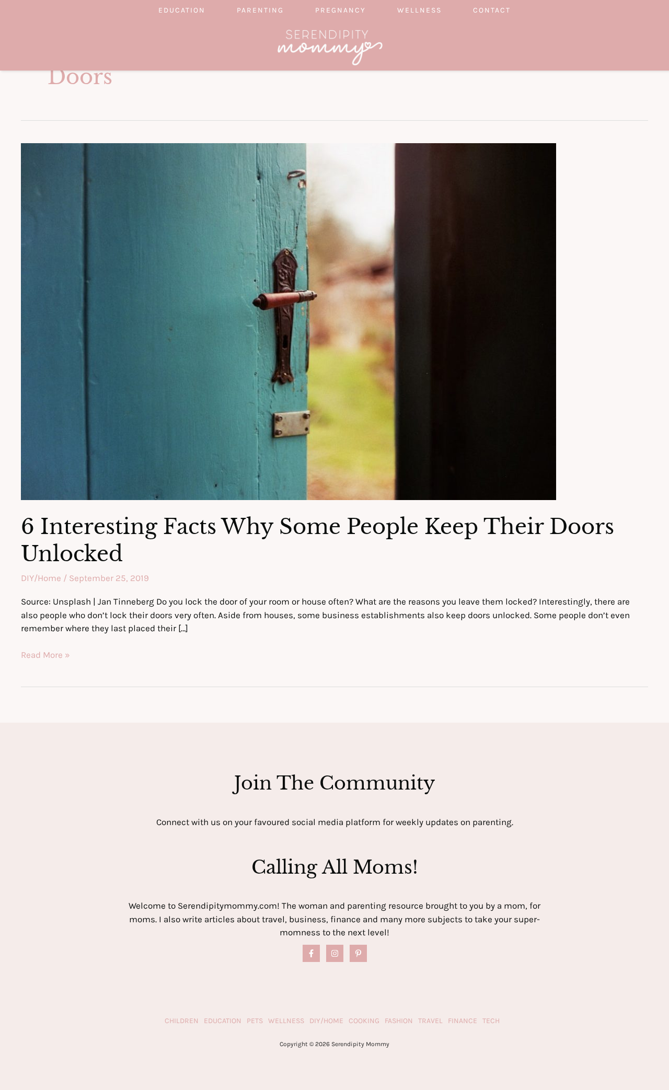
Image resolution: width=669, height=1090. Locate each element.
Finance (462, 1020)
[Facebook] (311, 953)
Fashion (399, 1020)
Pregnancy (340, 10)
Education (181, 10)
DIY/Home (41, 578)
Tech (491, 1020)
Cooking (364, 1020)
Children (182, 1020)
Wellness (419, 10)
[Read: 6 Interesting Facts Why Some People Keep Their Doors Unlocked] (288, 320)
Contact (492, 10)
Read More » (45, 655)
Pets (255, 1020)
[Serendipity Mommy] (330, 46)
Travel (430, 1020)
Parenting (260, 10)
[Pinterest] (358, 953)
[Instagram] (334, 953)
